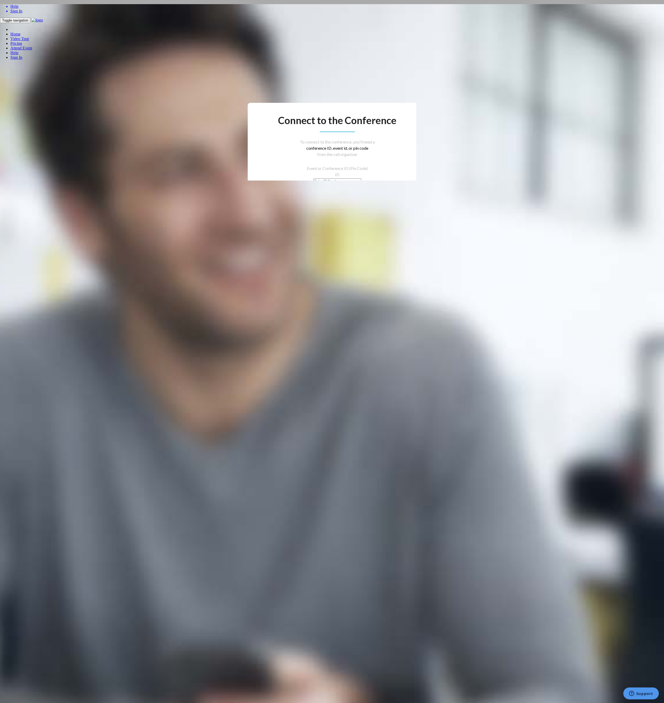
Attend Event (21, 48)
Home (15, 34)
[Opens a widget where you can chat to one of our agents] (641, 693)
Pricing (16, 43)
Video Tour (19, 39)
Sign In (16, 57)
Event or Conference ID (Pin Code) (337, 168)
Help (14, 53)
